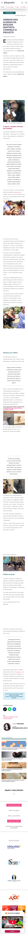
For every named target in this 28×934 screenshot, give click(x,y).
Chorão (17, 7)
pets (16, 717)
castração (16, 192)
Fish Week (23, 7)
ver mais (24, 737)
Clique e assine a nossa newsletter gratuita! (12, 408)
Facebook (18, 672)
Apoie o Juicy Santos (14, 821)
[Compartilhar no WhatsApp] (10, 709)
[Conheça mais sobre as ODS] (14, 909)
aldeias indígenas (9, 717)
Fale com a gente (14, 810)
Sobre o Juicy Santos (14, 816)
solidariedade (7, 718)
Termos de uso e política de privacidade (14, 827)
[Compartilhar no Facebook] (14, 709)
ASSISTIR (12, 931)
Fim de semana (10, 7)
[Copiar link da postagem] (5, 709)
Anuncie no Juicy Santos (14, 805)
